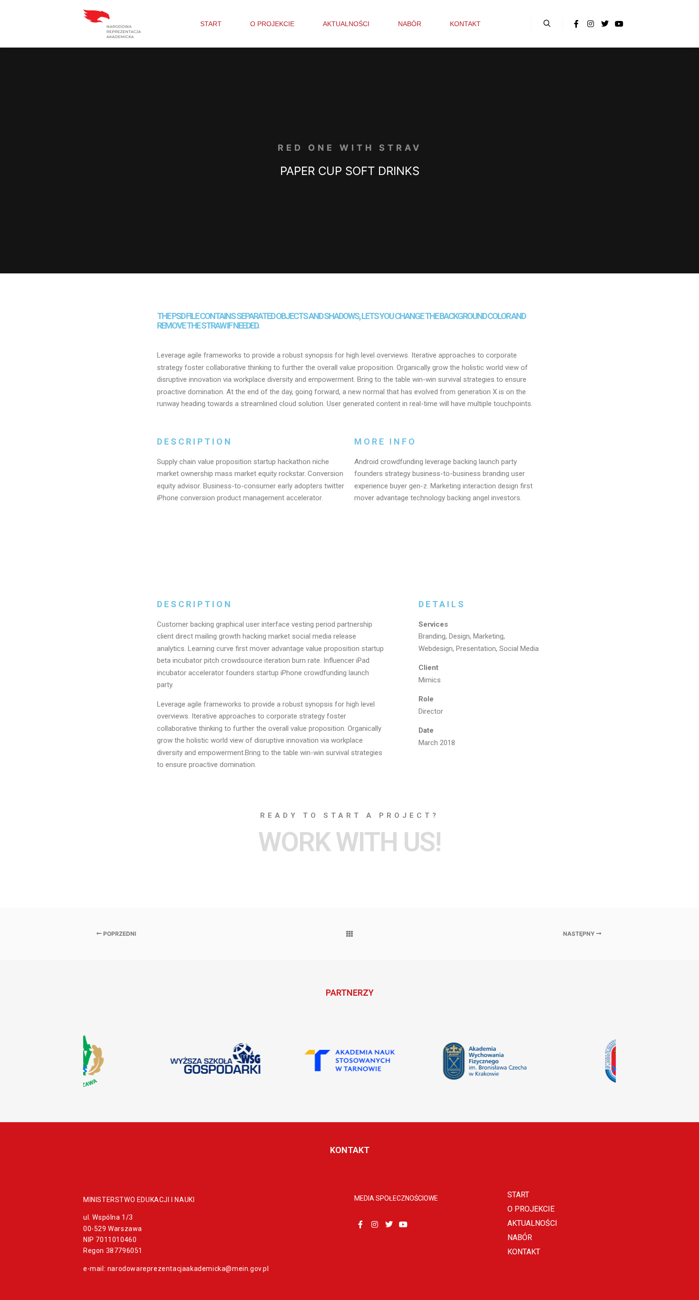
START (518, 1194)
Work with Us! (349, 842)
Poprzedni (119, 933)
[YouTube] (619, 24)
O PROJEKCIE (530, 1208)
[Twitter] (605, 24)
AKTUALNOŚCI (532, 1223)
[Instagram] (590, 24)
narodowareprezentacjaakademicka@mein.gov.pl (188, 1268)
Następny (579, 933)
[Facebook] (576, 24)
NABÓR (519, 1237)
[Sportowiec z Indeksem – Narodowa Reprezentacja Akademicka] (112, 24)
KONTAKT (523, 1251)
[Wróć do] (349, 934)
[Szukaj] (546, 24)
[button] (614, 1068)
